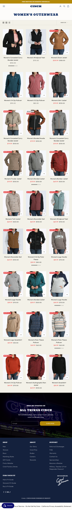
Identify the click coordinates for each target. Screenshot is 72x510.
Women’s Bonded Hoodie (36, 138)
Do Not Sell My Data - (34, 506)
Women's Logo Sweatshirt (13, 340)
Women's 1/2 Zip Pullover (36, 100)
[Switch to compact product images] (9, 22)
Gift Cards (6, 460)
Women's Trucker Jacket (12, 179)
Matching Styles (8, 456)
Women (5, 450)
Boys (4, 453)
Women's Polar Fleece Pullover (36, 341)
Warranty (53, 453)
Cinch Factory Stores (10, 467)
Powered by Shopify (43, 498)
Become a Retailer (56, 463)
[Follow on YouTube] (8, 492)
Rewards (33, 460)
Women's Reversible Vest (36, 219)
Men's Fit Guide (8, 480)
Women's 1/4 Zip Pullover (13, 100)
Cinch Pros (33, 450)
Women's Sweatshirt (59, 383)
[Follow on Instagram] (6, 492)
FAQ (51, 450)
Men (4, 446)
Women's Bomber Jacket (59, 179)
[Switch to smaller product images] (6, 22)
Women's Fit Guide (9, 483)
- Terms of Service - (18, 506)
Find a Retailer (8, 463)
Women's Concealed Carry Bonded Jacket (13, 59)
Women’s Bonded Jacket (36, 179)
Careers (32, 456)
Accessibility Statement (63, 506)
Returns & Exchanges (57, 446)
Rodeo (32, 453)
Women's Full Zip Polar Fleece (36, 258)
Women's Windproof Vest (36, 58)
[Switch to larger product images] (3, 22)
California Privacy (48, 506)
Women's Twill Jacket (13, 219)
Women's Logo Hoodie (59, 257)
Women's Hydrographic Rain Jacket (36, 384)
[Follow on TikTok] (10, 492)
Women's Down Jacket (59, 58)
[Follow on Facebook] (4, 492)
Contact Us (53, 456)
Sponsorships (54, 460)
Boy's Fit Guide (8, 486)
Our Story (33, 446)
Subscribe (50, 423)
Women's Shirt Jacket (59, 100)
